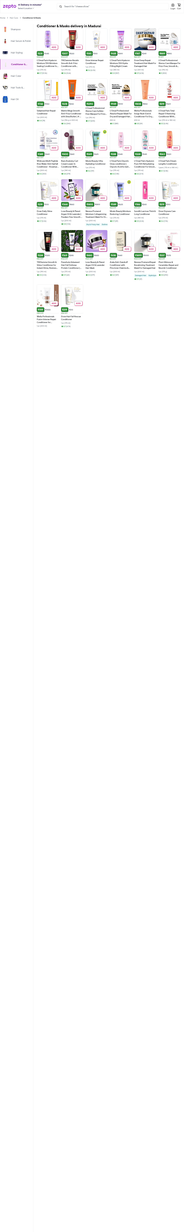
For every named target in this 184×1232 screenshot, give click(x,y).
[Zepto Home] (9, 6)
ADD (54, 47)
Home (2, 18)
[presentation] (7, 18)
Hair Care (14, 18)
